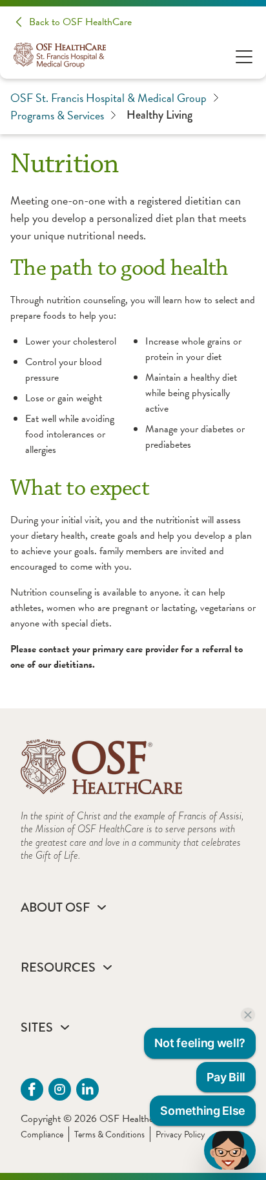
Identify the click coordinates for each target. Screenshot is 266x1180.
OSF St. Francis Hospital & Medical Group (108, 97)
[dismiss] (248, 1015)
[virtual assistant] (230, 1150)
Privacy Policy (180, 1134)
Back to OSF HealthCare (80, 22)
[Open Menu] (244, 55)
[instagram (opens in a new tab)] (59, 1089)
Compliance (42, 1134)
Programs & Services (57, 115)
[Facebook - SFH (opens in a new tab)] (32, 1089)
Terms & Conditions (109, 1134)
